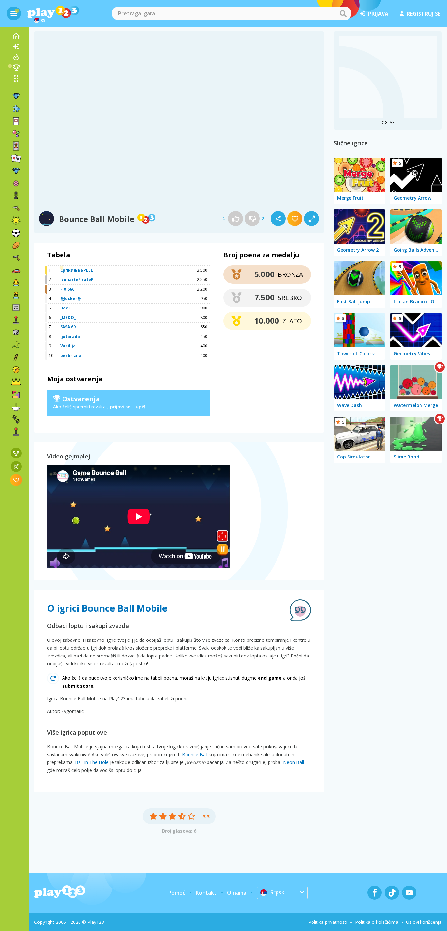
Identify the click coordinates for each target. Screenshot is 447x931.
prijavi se (120, 407)
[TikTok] (392, 893)
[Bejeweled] (16, 171)
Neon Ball (293, 762)
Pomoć (176, 892)
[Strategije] (16, 382)
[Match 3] (16, 96)
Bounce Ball (194, 754)
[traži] (343, 13)
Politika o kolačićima (376, 922)
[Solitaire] (16, 158)
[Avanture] (16, 369)
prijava (378, 13)
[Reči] (16, 307)
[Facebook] (374, 893)
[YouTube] (409, 893)
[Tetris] (16, 394)
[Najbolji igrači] (16, 67)
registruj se (423, 13)
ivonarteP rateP (77, 279)
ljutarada (70, 336)
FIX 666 (67, 289)
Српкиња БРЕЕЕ (76, 270)
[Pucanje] (16, 258)
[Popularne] (16, 57)
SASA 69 (68, 327)
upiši (141, 407)
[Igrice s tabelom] (16, 453)
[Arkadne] (16, 320)
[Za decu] (16, 295)
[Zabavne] (16, 220)
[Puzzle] (16, 109)
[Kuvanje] (16, 407)
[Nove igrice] (16, 46)
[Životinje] (16, 419)
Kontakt (206, 892)
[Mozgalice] (16, 183)
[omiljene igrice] (16, 479)
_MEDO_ (68, 317)
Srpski (278, 892)
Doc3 (65, 308)
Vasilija (68, 346)
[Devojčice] (16, 282)
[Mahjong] (16, 121)
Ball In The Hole (92, 762)
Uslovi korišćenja (424, 922)
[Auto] (16, 270)
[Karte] (16, 146)
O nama (236, 892)
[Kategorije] (16, 78)
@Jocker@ (70, 298)
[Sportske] (16, 245)
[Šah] (16, 196)
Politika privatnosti (327, 922)
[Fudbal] (16, 233)
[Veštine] (16, 357)
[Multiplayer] (16, 431)
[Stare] (16, 345)
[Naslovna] (16, 36)
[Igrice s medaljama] (16, 466)
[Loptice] (16, 133)
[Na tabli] (16, 332)
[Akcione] (16, 208)
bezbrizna (70, 355)
